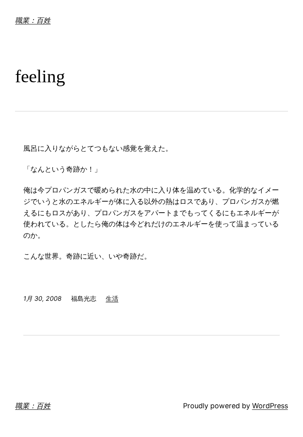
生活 (112, 298)
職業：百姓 (32, 20)
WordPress (270, 406)
